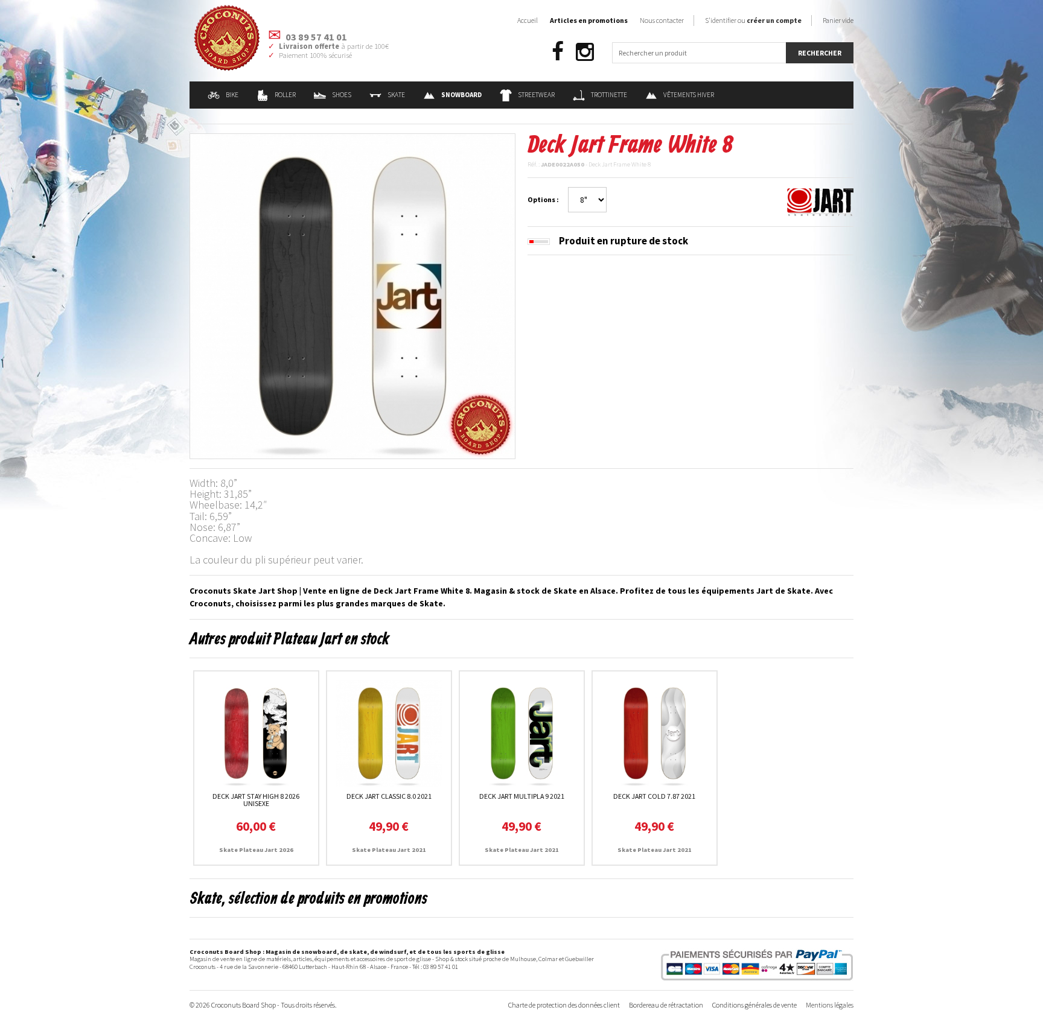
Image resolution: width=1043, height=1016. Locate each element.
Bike (232, 94)
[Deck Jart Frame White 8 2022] (352, 295)
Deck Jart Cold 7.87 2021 (654, 796)
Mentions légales (829, 1004)
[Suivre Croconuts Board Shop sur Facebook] (558, 52)
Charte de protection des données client (564, 1004)
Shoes (341, 94)
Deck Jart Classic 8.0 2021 (389, 796)
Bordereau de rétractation (666, 1004)
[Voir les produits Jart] (820, 200)
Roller (285, 94)
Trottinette (609, 94)
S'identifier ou (753, 20)
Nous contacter (662, 20)
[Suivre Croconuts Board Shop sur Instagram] (585, 52)
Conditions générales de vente (754, 1004)
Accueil (527, 20)
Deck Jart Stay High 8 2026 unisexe (255, 800)
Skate (396, 94)
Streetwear (536, 94)
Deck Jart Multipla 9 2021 (521, 796)
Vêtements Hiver (688, 94)
